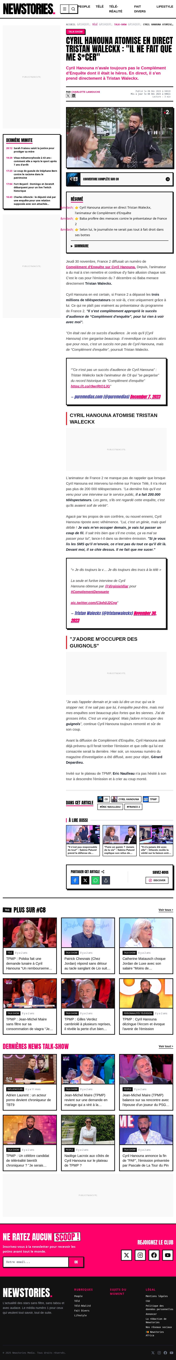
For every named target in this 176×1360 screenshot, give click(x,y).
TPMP (153, 799)
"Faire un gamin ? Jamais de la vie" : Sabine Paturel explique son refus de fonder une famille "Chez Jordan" (119, 853)
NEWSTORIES (29, 9)
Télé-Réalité (115, 9)
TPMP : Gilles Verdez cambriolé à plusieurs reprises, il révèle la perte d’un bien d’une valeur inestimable (87, 1026)
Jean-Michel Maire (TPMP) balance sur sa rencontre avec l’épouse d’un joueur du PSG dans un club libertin (146, 1102)
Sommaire (81, 246)
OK (76, 1262)
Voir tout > (166, 1046)
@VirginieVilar (116, 586)
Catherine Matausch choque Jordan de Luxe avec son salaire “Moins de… (144, 963)
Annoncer (151, 1314)
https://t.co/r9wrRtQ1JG (90, 386)
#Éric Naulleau (110, 806)
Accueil (71, 24)
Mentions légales (157, 1296)
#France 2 (133, 806)
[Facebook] (75, 880)
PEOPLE (127, 1089)
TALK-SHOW (71, 952)
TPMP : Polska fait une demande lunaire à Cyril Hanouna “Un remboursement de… (29, 966)
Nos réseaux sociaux (159, 1327)
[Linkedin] (74, 96)
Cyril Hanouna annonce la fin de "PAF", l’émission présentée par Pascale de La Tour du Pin (146, 1160)
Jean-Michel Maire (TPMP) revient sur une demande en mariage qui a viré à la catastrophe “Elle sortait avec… (85, 1104)
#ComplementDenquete (90, 592)
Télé (100, 6)
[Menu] (64, 9)
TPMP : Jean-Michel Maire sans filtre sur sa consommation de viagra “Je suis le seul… (28, 1026)
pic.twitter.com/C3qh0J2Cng (94, 603)
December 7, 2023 (145, 397)
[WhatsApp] (95, 880)
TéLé (10, 952)
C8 (106, 799)
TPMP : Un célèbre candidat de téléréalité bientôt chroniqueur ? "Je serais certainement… (27, 1163)
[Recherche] (73, 9)
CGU (148, 1301)
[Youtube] (167, 1255)
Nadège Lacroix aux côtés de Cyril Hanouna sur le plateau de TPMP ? (86, 1160)
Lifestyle (165, 6)
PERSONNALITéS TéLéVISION (138, 1013)
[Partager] (106, 880)
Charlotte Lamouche (85, 91)
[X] (68, 96)
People (84, 6)
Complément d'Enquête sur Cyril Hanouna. (101, 267)
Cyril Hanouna (129, 799)
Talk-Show (120, 24)
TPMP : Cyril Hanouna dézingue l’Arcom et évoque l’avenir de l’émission (144, 1024)
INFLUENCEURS (15, 1089)
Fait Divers (140, 9)
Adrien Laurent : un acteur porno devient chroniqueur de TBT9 (28, 1100)
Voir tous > (166, 910)
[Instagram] (140, 1255)
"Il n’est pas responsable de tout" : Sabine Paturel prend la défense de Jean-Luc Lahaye (82, 851)
